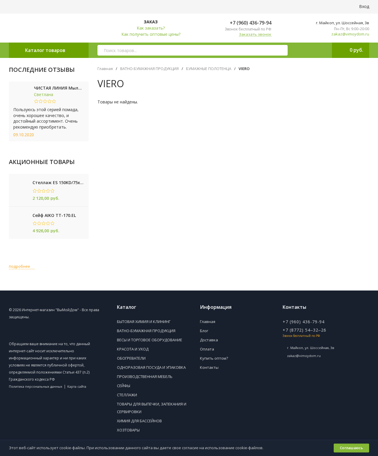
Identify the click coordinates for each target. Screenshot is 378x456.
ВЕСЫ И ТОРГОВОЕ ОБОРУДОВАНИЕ (149, 340)
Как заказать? (151, 28)
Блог (204, 330)
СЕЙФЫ (123, 385)
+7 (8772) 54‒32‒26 (304, 330)
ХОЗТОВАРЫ (128, 430)
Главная (105, 69)
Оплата (207, 349)
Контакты (209, 367)
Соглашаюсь (351, 447)
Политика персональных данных (35, 386)
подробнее (20, 266)
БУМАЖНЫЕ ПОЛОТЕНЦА (208, 69)
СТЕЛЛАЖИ (127, 394)
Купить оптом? (214, 358)
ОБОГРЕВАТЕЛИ (131, 358)
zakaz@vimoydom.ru (350, 34)
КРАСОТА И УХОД (133, 349)
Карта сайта (76, 386)
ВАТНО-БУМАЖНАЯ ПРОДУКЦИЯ (149, 69)
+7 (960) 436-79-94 (250, 23)
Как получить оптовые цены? (150, 34)
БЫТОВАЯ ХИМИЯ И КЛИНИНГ (143, 321)
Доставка (209, 340)
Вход (363, 6)
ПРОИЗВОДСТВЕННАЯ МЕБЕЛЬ (144, 376)
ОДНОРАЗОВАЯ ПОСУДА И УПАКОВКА (151, 367)
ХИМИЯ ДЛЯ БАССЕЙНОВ (139, 420)
